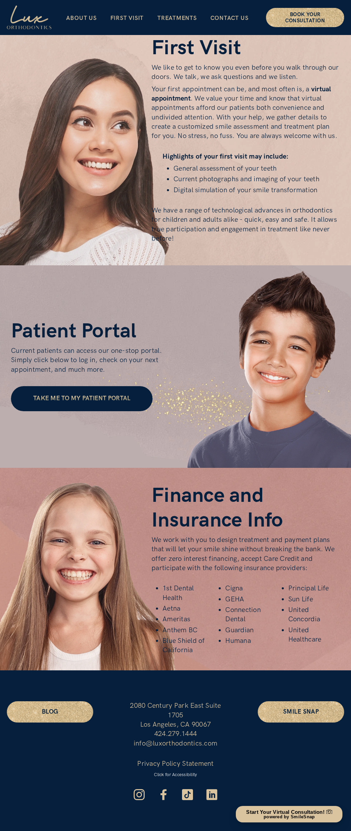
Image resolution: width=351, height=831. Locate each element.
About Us (81, 18)
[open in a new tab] (187, 794)
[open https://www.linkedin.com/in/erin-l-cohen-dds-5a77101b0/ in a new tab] (211, 794)
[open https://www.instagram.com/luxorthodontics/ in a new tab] (139, 794)
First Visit (127, 18)
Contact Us (229, 18)
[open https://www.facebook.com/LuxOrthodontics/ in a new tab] (163, 794)
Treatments (177, 18)
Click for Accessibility (175, 774)
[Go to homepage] (29, 17)
